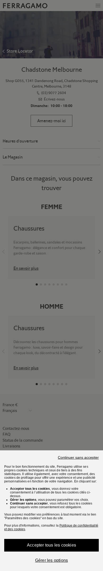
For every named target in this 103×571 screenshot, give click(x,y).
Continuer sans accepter (78, 457)
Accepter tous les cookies (51, 545)
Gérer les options (51, 560)
